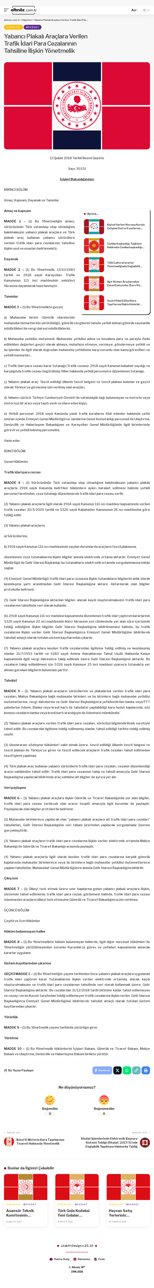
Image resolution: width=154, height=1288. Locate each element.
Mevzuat (32, 27)
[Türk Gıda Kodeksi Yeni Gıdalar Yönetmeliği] (77, 1187)
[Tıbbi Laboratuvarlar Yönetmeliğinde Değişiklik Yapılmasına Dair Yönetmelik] (94, 264)
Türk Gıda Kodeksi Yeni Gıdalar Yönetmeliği (74, 1213)
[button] (7, 10)
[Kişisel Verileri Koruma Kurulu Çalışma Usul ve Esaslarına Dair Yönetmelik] (94, 226)
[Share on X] (117, 1070)
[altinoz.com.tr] (24, 10)
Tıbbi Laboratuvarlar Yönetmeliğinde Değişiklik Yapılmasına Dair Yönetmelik (125, 264)
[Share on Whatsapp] (127, 1070)
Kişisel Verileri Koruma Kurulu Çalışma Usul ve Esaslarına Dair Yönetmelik (126, 226)
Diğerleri (13, 27)
